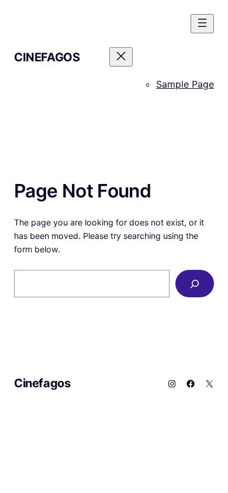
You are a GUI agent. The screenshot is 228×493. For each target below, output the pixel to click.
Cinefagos (47, 57)
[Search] (194, 283)
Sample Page (185, 84)
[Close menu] (121, 57)
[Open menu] (202, 23)
